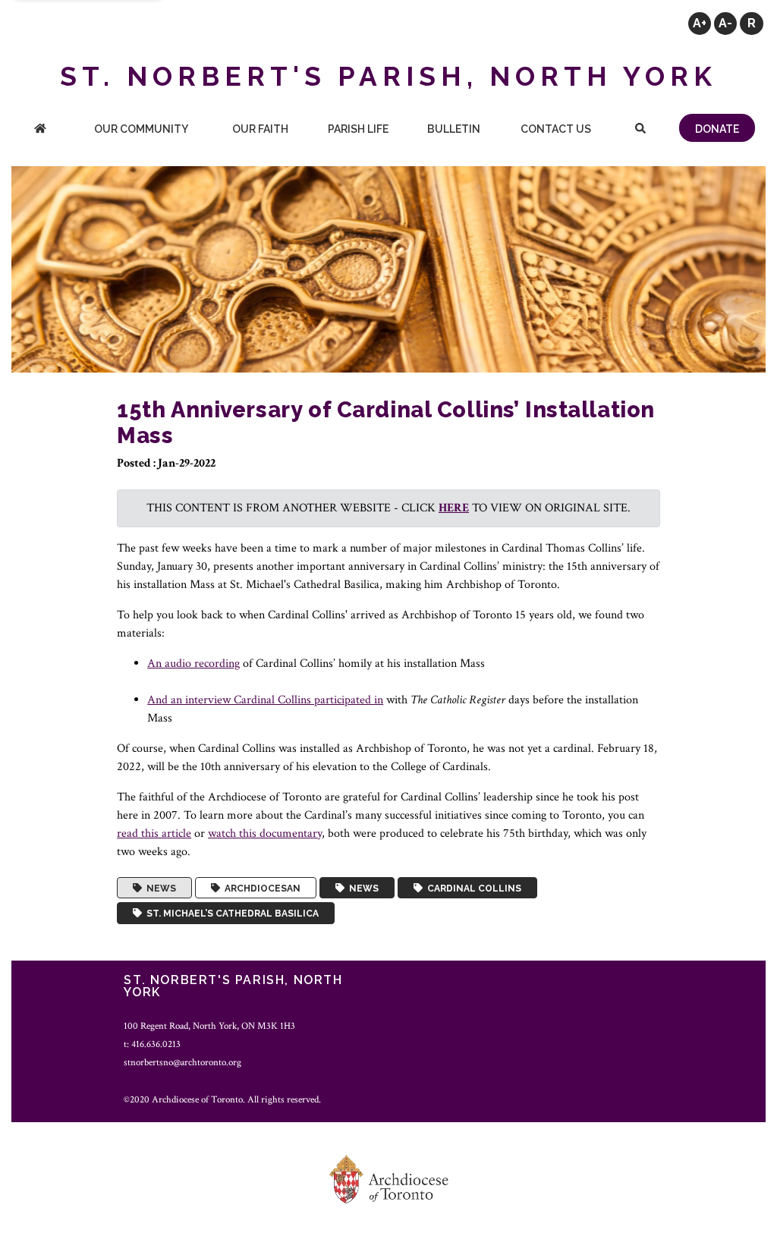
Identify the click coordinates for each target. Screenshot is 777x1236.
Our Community (141, 129)
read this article (154, 833)
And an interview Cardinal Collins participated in (265, 700)
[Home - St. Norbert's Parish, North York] (40, 130)
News (159, 887)
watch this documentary (265, 833)
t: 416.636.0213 (152, 1044)
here (454, 508)
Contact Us (556, 129)
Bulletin (453, 129)
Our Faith (260, 129)
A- (725, 23)
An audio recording (193, 663)
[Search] (640, 130)
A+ (699, 23)
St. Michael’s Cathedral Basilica (230, 913)
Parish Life (358, 129)
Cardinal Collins (472, 887)
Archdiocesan (260, 887)
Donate (717, 129)
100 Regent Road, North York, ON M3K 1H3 (209, 1026)
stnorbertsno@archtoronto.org (182, 1062)
